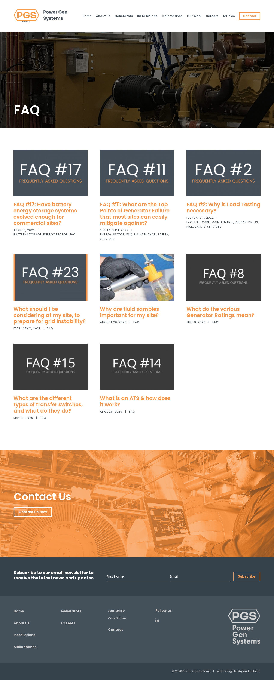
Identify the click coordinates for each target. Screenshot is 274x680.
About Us (22, 623)
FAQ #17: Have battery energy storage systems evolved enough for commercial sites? (45, 213)
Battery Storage (27, 234)
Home (19, 611)
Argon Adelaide (249, 671)
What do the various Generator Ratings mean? (220, 312)
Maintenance (145, 234)
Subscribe (246, 576)
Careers (68, 623)
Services (107, 239)
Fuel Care (202, 222)
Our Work (116, 611)
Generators (71, 611)
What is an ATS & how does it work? (135, 401)
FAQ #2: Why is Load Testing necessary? (223, 207)
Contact (115, 629)
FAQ (73, 234)
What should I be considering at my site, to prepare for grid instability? (49, 315)
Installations (24, 634)
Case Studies (117, 618)
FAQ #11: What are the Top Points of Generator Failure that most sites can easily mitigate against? (135, 213)
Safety (163, 234)
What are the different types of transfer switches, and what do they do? (48, 404)
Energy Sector (55, 234)
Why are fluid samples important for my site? (129, 312)
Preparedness (246, 222)
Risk (189, 227)
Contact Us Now (33, 511)
